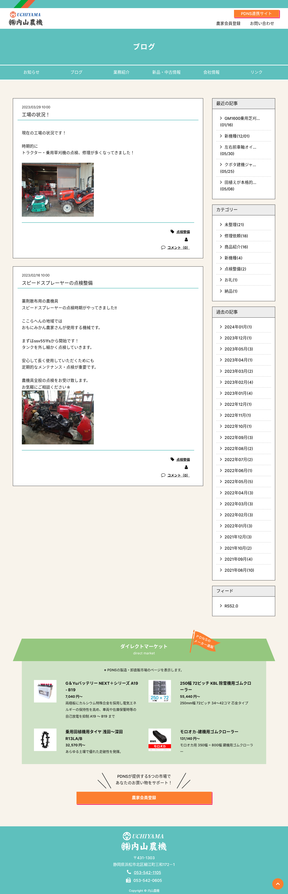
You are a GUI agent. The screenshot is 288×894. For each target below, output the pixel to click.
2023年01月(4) (239, 393)
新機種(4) (234, 258)
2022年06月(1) (238, 470)
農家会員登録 (228, 23)
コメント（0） (178, 247)
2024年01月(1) (238, 327)
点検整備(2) (235, 269)
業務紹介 (121, 72)
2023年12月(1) (238, 338)
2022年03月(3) (239, 504)
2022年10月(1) (238, 426)
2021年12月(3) (238, 537)
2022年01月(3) (238, 526)
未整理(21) (234, 224)
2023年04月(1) (239, 360)
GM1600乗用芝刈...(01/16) (240, 121)
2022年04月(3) (239, 492)
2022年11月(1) (238, 415)
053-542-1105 (147, 872)
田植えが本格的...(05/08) (238, 185)
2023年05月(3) (239, 349)
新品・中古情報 (166, 72)
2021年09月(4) (239, 559)
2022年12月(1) (238, 404)
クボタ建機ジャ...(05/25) (238, 168)
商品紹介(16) (236, 247)
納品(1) (231, 291)
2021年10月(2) (238, 548)
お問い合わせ (262, 23)
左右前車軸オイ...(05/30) (238, 150)
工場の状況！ (36, 114)
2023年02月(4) (239, 382)
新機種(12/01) (237, 136)
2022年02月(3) (239, 515)
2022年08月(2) (239, 448)
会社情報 (211, 72)
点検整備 (183, 232)
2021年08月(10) (239, 570)
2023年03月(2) (239, 371)
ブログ (76, 72)
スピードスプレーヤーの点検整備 (57, 283)
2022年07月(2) (239, 459)
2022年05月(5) (239, 481)
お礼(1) (231, 280)
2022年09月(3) (239, 437)
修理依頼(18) (236, 236)
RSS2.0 (231, 606)
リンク (256, 72)
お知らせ (31, 72)
